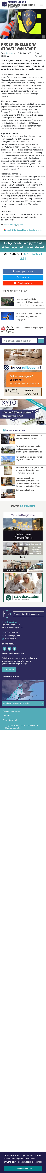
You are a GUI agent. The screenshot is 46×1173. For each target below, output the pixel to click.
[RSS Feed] (14, 649)
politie (6, 225)
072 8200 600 (11, 632)
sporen (20, 225)
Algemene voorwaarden (12, 711)
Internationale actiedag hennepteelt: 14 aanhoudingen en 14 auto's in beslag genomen (30, 302)
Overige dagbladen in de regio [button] (16, 703)
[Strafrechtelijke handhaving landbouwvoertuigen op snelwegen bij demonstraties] (8, 449)
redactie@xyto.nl (12, 635)
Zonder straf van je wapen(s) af (29, 327)
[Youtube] (9, 649)
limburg (13, 225)
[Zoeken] (41, 340)
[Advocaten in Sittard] (8, 493)
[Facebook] (4, 649)
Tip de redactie (25, 283)
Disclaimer (7, 715)
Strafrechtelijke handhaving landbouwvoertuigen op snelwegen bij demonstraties (29, 449)
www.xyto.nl (10, 639)
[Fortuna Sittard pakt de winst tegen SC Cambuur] (8, 460)
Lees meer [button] (37, 1162)
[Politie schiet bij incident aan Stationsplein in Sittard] (8, 439)
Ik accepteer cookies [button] (23, 1168)
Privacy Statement (10, 720)
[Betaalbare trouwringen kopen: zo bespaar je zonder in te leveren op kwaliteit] (8, 470)
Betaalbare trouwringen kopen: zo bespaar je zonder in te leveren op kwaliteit (30, 470)
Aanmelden (9, 669)
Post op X (24, 277)
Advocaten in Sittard (25, 490)
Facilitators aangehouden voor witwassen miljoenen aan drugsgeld (29, 316)
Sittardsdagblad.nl (17, 2)
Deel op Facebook (25, 271)
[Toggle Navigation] (41, 4)
